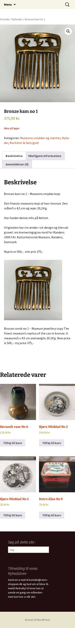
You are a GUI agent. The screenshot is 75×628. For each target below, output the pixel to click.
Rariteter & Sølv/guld (24, 143)
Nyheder (17, 19)
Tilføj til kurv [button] (12, 443)
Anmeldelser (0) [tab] (17, 164)
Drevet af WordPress (37, 620)
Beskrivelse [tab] (14, 156)
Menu (8, 4)
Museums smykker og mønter (40, 138)
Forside (4, 19)
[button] (68, 31)
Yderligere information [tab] (44, 156)
